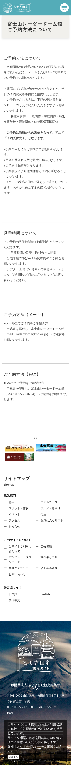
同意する (13, 757)
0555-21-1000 (23, 707)
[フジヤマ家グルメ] (19, 447)
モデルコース (49, 502)
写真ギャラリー (19, 568)
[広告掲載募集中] (51, 447)
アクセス (14, 520)
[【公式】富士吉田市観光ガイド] (17, 8)
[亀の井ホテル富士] (19, 457)
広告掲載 (46, 546)
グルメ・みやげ (50, 508)
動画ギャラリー (50, 557)
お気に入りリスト (52, 520)
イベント (14, 514)
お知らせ (14, 526)
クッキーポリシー (29, 746)
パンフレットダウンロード (20, 559)
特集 (11, 502)
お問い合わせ (17, 574)
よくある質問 (49, 568)
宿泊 (43, 514)
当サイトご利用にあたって (20, 548)
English (45, 594)
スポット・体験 (19, 508)
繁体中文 (14, 600)
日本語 (13, 594)
